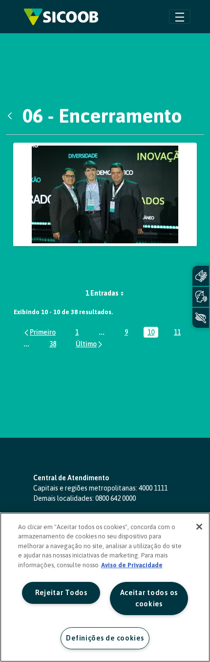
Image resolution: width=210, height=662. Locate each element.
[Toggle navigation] (179, 16)
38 (54, 344)
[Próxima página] (89, 343)
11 (179, 333)
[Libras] (200, 276)
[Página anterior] (39, 332)
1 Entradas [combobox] (102, 293)
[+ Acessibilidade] (200, 318)
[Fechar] (199, 526)
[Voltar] (12, 116)
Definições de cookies (105, 638)
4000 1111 (153, 488)
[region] (105, 587)
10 (152, 333)
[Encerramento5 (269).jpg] (105, 195)
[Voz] (200, 297)
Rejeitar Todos (61, 593)
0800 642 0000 (115, 498)
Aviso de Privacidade (132, 565)
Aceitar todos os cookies (149, 598)
